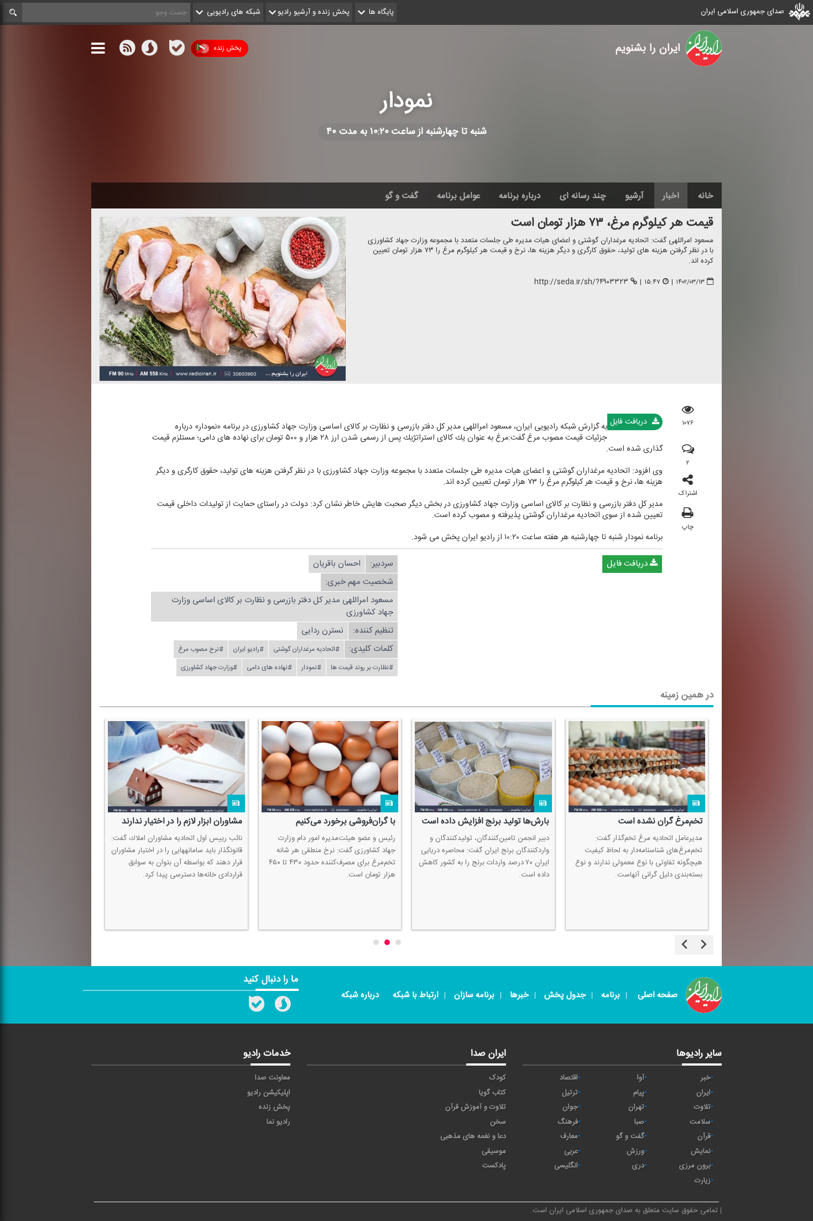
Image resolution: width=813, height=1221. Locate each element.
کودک (497, 1078)
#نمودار (311, 667)
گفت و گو (401, 196)
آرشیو (634, 196)
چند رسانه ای (583, 196)
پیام (638, 1093)
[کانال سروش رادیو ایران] (283, 1006)
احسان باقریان (337, 564)
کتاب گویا (492, 1093)
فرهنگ (567, 1122)
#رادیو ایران (248, 649)
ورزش (635, 1151)
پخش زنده (227, 48)
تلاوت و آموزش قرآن (475, 1107)
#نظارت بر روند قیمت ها (362, 667)
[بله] (177, 50)
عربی (571, 1151)
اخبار (671, 196)
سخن (498, 1122)
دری (638, 1166)
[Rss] (163, 48)
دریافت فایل (629, 422)
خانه (705, 196)
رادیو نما (278, 1122)
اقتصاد (569, 1078)
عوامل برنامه (458, 196)
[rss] (127, 50)
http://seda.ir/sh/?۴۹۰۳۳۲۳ (581, 282)
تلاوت (702, 1107)
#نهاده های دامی (269, 667)
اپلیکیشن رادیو (268, 1093)
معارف (569, 1136)
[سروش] (149, 50)
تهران (636, 1107)
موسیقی (494, 1151)
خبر (706, 1078)
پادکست (494, 1166)
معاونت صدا (272, 1078)
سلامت (700, 1122)
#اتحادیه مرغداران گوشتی (306, 649)
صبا (639, 1122)
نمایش (701, 1151)
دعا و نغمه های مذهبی (473, 1136)
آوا (640, 1078)
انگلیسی (566, 1166)
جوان (570, 1107)
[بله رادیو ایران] (256, 1006)
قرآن (704, 1136)
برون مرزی (695, 1166)
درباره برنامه (520, 196)
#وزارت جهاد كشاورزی (209, 667)
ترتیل (570, 1093)
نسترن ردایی (322, 631)
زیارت (703, 1181)
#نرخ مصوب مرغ (200, 649)
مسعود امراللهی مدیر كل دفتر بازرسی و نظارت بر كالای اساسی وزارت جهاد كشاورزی (282, 606)
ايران (703, 1093)
